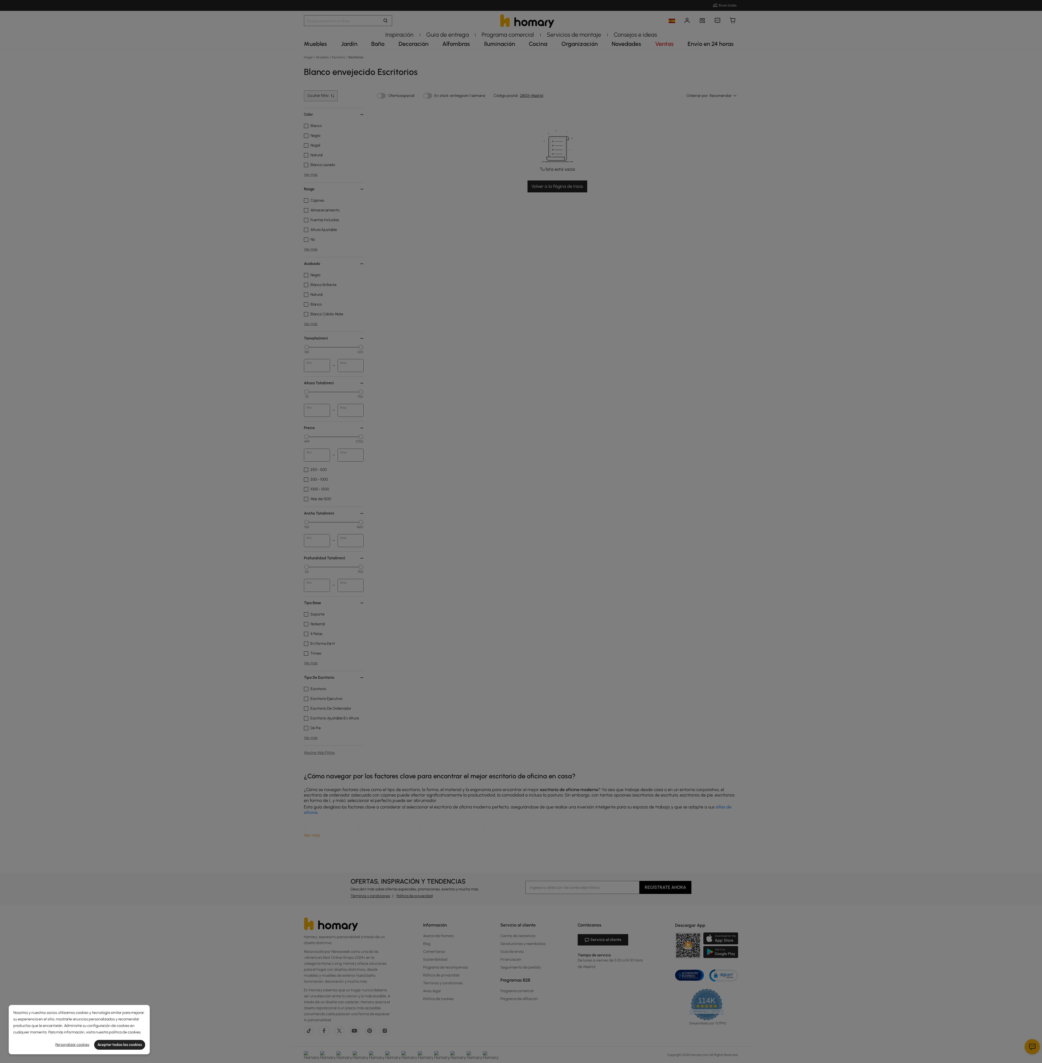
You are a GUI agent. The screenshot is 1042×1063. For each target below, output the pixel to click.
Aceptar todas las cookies (119, 1044)
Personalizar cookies (72, 1044)
